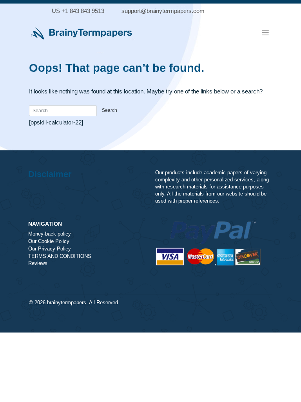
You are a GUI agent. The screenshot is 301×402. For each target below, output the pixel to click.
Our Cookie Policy (48, 241)
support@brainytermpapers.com (163, 10)
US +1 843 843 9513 (78, 10)
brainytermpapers (66, 302)
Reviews (37, 263)
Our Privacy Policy (49, 249)
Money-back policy (49, 234)
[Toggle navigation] (265, 32)
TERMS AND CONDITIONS (59, 256)
